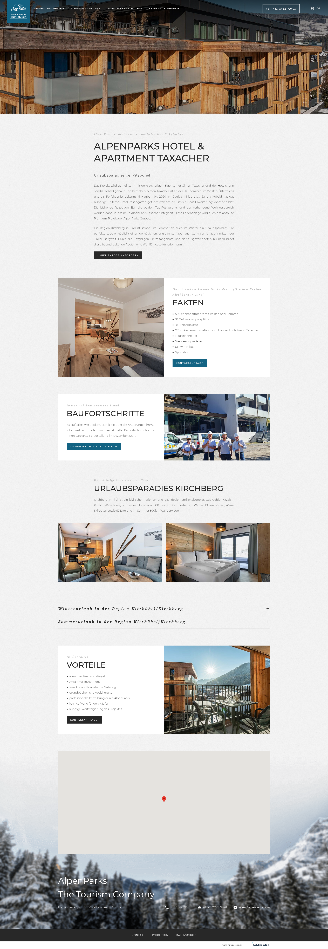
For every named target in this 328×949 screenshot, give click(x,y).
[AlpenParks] (18, 11)
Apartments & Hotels (124, 8)
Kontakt (138, 935)
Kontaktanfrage (189, 363)
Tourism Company (85, 8)
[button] (164, 799)
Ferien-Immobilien (48, 8)
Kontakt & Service (164, 8)
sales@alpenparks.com (254, 907)
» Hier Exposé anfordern (118, 255)
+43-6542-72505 (284, 8)
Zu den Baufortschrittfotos (94, 446)
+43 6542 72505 (180, 907)
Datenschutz (186, 935)
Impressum (160, 935)
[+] (110, 552)
